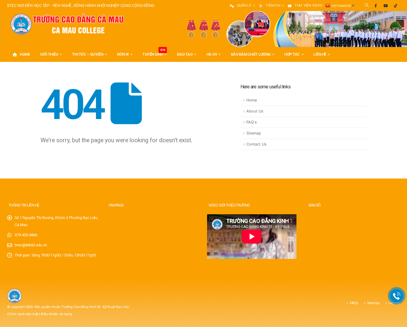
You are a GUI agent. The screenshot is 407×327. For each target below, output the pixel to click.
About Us (254, 111)
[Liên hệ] (396, 296)
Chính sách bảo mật (23, 314)
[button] (367, 5)
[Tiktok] (395, 5)
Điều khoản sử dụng (56, 314)
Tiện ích (273, 5)
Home (25, 54)
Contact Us (256, 144)
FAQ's (251, 122)
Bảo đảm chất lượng (251, 54)
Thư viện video (308, 5)
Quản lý (244, 5)
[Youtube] (385, 5)
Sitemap (253, 133)
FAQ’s (354, 303)
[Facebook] (376, 5)
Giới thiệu (49, 54)
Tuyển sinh (153, 52)
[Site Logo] (66, 24)
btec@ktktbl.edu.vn (31, 245)
